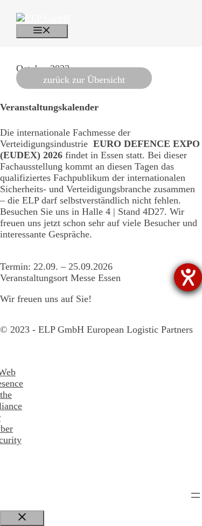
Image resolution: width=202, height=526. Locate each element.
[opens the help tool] (188, 277)
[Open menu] (195, 495)
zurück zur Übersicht (84, 79)
